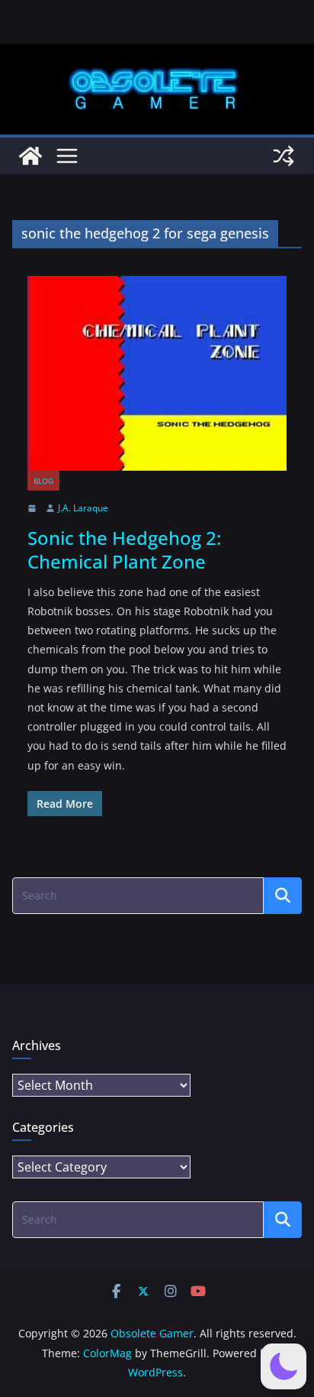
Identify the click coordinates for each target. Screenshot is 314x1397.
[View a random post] (283, 156)
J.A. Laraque (83, 507)
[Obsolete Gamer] (30, 156)
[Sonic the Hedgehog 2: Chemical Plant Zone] (157, 373)
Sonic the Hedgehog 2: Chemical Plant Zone (124, 549)
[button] (283, 1366)
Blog (43, 480)
